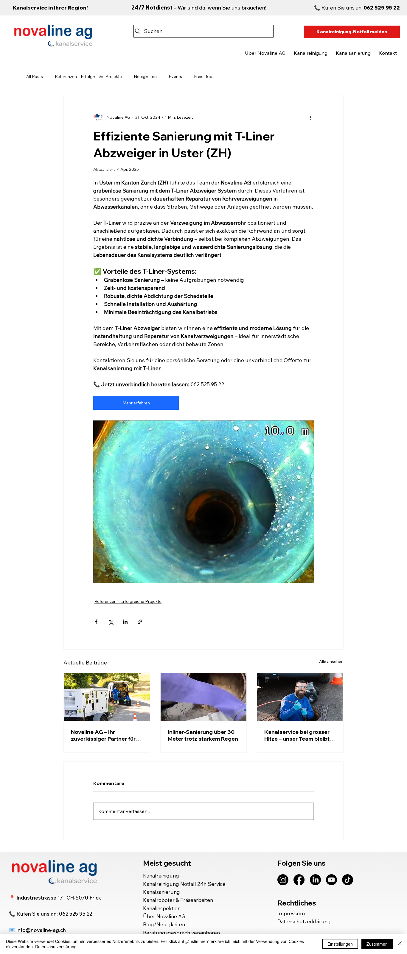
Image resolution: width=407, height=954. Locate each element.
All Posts (34, 76)
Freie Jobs (204, 76)
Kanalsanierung (161, 892)
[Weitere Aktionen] (310, 117)
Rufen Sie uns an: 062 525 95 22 (54, 914)
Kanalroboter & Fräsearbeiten (178, 900)
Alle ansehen (331, 661)
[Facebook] (299, 879)
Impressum (291, 913)
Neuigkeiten (145, 76)
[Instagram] (282, 879)
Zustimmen (377, 944)
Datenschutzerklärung (304, 921)
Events (175, 76)
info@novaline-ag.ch (41, 930)
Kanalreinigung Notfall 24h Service (184, 884)
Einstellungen (340, 944)
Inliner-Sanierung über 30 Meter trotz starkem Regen (203, 735)
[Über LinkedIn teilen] (125, 622)
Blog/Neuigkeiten (164, 924)
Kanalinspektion (162, 908)
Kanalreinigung (161, 875)
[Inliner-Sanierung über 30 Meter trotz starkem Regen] (204, 697)
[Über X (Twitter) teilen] (111, 622)
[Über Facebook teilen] (96, 622)
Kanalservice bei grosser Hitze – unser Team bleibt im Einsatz (297, 735)
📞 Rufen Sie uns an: (357, 7)
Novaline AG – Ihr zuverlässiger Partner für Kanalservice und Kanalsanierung (103, 735)
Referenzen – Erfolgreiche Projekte (88, 76)
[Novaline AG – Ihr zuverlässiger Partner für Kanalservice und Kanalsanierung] (107, 697)
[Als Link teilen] (140, 622)
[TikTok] (347, 879)
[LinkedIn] (315, 879)
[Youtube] (331, 879)
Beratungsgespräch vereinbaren (181, 933)
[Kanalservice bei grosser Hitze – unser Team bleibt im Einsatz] (300, 697)
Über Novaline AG (164, 916)
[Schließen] (399, 944)
